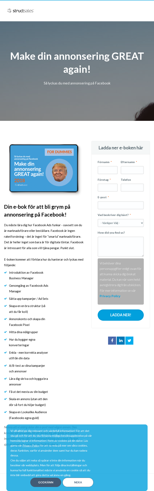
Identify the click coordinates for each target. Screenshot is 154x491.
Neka (78, 482)
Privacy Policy (31, 445)
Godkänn (45, 482)
